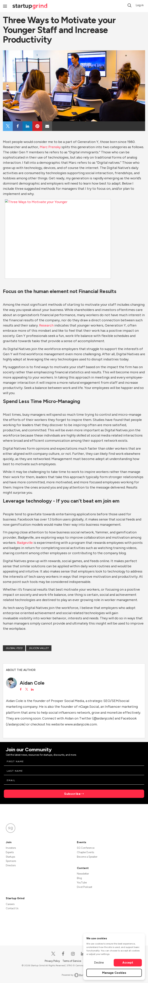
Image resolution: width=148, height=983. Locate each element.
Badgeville (25, 543)
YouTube (82, 882)
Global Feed (14, 648)
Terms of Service (72, 960)
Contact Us (12, 908)
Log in (140, 5)
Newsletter (83, 873)
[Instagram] (73, 953)
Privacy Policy (53, 960)
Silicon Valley (39, 648)
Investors (11, 847)
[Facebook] (63, 953)
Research (46, 325)
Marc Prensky (50, 147)
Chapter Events (85, 852)
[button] (129, 5)
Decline (99, 962)
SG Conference (85, 847)
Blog (79, 878)
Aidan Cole (32, 683)
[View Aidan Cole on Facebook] (21, 689)
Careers (10, 904)
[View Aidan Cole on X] (26, 689)
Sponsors (11, 861)
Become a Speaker (87, 856)
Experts (10, 852)
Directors (11, 865)
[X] (53, 953)
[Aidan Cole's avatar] (11, 682)
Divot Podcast (84, 887)
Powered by (67, 975)
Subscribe (72, 794)
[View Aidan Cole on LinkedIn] (32, 689)
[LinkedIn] (83, 953)
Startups (10, 856)
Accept (127, 962)
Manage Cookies (114, 973)
